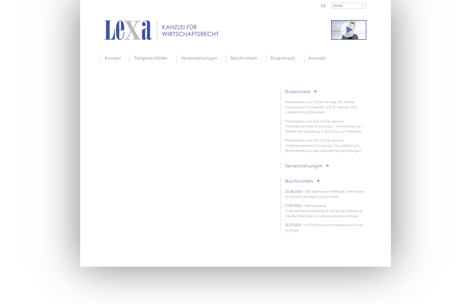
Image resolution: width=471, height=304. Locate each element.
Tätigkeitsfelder (151, 58)
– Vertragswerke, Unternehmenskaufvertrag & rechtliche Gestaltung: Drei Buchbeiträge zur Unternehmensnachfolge (324, 210)
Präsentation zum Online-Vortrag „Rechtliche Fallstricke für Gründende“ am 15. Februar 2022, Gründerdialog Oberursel (321, 107)
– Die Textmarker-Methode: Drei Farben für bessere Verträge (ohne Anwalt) (324, 194)
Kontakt (317, 58)
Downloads (283, 58)
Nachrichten (244, 58)
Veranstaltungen (199, 58)
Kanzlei (113, 58)
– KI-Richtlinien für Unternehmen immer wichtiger (324, 227)
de (323, 5)
